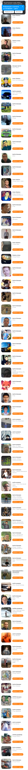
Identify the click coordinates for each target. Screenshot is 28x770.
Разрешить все (9, 11)
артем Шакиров (16, 671)
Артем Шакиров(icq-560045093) (17, 571)
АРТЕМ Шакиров (16, 697)
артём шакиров (16, 482)
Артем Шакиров (16, 217)
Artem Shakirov (16, 15)
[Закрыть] (22, 7)
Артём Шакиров (16, 53)
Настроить (18, 11)
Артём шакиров (16, 91)
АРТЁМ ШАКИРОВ (17, 608)
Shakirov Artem (16, 40)
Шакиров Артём (16, 66)
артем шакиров (16, 419)
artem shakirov (16, 179)
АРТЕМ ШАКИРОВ (17, 735)
